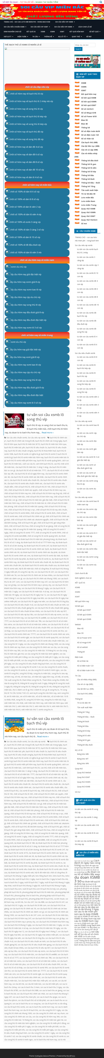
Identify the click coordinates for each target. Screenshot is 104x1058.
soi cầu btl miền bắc (33, 984)
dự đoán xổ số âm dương (87, 901)
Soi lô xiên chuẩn (89, 936)
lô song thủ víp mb (26, 572)
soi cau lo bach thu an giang (50, 990)
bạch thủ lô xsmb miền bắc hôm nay (29, 457)
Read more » (48, 432)
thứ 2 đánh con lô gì (21, 690)
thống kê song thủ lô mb (41, 686)
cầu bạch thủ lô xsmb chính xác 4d (49, 777)
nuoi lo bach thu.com (13, 889)
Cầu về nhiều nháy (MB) (87, 679)
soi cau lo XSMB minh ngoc (84, 923)
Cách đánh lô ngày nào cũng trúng (87, 863)
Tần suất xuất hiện (89, 190)
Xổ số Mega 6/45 (88, 113)
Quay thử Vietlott (89, 220)
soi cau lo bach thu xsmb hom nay (40, 1007)
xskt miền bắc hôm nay (33, 703)
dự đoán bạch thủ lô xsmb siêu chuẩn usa (39, 565)
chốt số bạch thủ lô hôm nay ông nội (47, 493)
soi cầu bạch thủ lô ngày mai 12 (33, 595)
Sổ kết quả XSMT (88, 105)
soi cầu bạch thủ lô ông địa (57, 601)
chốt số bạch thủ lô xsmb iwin (31, 820)
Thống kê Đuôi (87, 179)
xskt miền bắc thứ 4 (43, 706)
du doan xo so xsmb (82, 870)
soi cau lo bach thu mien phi (24, 997)
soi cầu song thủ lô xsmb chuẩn (54, 667)
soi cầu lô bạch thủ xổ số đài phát (32, 1000)
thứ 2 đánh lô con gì (38, 690)
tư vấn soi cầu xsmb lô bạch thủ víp (45, 720)
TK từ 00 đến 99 (88, 194)
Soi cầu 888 (39, 902)
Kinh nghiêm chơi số (12, 32)
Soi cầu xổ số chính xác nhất (86, 935)
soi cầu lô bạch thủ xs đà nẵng (54, 1003)
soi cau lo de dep (86, 907)
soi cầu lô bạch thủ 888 (28, 990)
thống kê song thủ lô (21, 686)
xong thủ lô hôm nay (35, 699)
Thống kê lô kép (88, 171)
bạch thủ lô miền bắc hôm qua (53, 444)
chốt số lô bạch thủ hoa (18, 526)
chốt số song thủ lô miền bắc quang (27, 529)
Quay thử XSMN (88, 212)
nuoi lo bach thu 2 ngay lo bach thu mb (52, 879)
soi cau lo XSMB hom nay (87, 920)
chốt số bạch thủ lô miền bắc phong (25, 810)
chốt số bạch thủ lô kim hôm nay (39, 496)
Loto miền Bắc (87, 197)
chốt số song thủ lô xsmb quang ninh (42, 536)
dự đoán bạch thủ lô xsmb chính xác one (25, 859)
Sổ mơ (88, 36)
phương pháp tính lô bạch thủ (41, 899)
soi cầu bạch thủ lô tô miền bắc (21, 954)
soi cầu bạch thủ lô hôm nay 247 (34, 582)
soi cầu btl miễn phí (50, 984)
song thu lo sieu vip (60, 673)
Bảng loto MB (83, 754)
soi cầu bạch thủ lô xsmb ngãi (16, 637)
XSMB (43, 32)
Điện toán (22, 36)
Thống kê (48, 36)
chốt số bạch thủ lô (22, 487)
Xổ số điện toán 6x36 (90, 131)
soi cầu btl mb (18, 984)
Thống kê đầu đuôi (89, 160)
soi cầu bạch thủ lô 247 (44, 572)
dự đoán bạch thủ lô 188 (24, 843)
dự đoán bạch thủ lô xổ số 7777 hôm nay (38, 542)
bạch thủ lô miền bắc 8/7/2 (29, 444)
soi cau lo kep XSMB (86, 914)
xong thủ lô (20, 699)
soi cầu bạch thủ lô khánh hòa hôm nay (52, 921)
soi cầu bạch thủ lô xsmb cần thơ (50, 631)
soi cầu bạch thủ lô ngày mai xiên (31, 601)
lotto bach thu (58, 876)
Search (78, 49)
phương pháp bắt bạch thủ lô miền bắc (38, 892)
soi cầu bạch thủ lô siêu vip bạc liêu (18, 614)
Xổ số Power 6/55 (89, 116)
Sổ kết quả (94, 32)
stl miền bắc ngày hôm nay (43, 677)
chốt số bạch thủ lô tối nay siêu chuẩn (51, 509)
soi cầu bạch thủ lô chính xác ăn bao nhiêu (35, 575)
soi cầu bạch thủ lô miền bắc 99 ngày (44, 928)
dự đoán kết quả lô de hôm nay (87, 882)
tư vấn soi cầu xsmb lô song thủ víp (45, 417)
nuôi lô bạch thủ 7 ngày (34, 882)
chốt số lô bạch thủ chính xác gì (32, 516)
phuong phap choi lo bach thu (27, 895)
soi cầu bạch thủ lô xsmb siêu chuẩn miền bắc (46, 641)
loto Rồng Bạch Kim (44, 876)
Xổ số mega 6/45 (84, 642)
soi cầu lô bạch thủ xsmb (14, 1007)
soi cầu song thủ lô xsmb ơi (15, 670)
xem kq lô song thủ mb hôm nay (43, 693)
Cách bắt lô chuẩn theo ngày (83, 861)
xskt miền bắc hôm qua (54, 703)
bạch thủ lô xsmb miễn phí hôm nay (21, 460)
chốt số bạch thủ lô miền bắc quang (28, 506)
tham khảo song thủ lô (31, 680)
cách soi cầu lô (29, 464)
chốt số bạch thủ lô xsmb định (43, 513)
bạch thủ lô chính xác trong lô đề (20, 441)
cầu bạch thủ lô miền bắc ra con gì (52, 771)
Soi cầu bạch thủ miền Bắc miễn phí (33, 980)
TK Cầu (35, 36)
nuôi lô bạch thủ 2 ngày (25, 879)
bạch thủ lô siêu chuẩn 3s (36, 447)
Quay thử (76, 36)
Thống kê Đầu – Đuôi (90, 182)
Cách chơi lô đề (85, 27)
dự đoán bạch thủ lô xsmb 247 (36, 545)
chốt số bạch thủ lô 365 (23, 794)
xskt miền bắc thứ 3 (26, 706)
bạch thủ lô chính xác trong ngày (48, 441)
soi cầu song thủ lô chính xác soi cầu (41, 647)
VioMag (37, 1056)
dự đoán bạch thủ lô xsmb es (39, 559)
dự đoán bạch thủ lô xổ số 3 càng (23, 846)
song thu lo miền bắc (42, 673)
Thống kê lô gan (88, 164)
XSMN (52, 32)
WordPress (70, 1056)
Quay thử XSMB (88, 208)
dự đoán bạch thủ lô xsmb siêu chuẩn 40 (34, 562)
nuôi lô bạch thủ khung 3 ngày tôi (26, 885)
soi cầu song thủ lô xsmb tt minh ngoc (44, 670)
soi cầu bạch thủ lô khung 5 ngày (35, 588)
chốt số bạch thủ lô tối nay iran (23, 813)
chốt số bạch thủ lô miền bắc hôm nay (31, 807)
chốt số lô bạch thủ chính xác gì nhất (22, 823)
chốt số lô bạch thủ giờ (27, 523)
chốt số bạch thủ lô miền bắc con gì (27, 803)
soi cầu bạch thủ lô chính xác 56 (23, 908)
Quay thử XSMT (88, 216)
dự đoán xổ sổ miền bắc (87, 901)
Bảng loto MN (83, 763)
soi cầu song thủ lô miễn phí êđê (45, 1026)
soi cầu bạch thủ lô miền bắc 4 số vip (34, 591)
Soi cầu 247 (29, 902)
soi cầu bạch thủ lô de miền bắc (55, 915)
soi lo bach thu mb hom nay (45, 1039)
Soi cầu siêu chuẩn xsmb (14, 27)
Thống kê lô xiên (88, 168)
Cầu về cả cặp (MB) (89, 150)
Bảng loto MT (83, 759)
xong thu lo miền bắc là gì (55, 699)
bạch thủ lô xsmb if (49, 454)
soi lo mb (62, 1039)
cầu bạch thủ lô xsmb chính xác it (48, 781)
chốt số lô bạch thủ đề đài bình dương (26, 826)
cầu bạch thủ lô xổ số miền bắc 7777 (31, 470)
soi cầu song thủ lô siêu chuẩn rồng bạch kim (30, 663)
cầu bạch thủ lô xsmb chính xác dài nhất (27, 477)
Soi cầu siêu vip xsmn (63, 27)
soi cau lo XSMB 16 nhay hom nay (86, 917)
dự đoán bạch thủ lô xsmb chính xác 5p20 (32, 549)
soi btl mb (19, 902)
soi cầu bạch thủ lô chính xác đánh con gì (27, 912)
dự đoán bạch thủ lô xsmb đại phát (22, 863)
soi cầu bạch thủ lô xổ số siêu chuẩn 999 (33, 627)
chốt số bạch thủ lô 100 (40, 487)
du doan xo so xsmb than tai (86, 871)
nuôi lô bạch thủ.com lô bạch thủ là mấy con (41, 889)
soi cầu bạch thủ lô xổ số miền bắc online (30, 624)
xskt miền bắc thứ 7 (29, 709)
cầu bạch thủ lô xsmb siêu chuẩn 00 (24, 480)
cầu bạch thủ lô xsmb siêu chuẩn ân (46, 784)
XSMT (62, 32)
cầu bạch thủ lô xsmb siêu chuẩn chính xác (24, 483)
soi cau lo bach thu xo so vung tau (27, 1003)
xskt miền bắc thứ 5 (60, 706)
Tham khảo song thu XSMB (53, 680)
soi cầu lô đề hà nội (84, 932)
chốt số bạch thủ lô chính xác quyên (23, 490)
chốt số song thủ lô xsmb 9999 (48, 532)
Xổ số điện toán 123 (90, 135)
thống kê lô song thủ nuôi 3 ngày (33, 683)
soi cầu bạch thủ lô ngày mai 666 (30, 598)
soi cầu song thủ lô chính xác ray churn (49, 1013)
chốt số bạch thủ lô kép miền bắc (34, 800)
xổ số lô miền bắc (43, 696)
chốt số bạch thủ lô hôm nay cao (52, 490)
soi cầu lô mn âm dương (87, 928)
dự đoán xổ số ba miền (83, 892)
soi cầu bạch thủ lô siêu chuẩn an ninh (49, 605)
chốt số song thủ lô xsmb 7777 (22, 532)
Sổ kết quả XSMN (88, 101)
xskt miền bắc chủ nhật (13, 703)
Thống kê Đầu (87, 175)
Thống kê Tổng (88, 186)
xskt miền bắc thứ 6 (12, 709)
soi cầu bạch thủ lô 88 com (35, 905)
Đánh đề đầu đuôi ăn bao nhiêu (86, 945)
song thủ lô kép (26, 673)
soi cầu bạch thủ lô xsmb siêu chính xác (24, 977)
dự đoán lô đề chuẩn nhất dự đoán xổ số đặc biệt (87, 885)
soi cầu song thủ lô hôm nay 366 (46, 1016)
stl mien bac (26, 677)
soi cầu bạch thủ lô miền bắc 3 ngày (47, 925)
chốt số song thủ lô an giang (41, 526)
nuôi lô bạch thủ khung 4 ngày (53, 885)
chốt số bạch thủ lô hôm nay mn (17, 493)
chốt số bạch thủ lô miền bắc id (33, 503)
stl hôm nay (9, 677)
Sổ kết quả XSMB (88, 98)
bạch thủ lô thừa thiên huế (45, 451)
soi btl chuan (59, 899)
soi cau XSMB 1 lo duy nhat (85, 927)
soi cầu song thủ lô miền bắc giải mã (48, 1020)
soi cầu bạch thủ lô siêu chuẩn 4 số (18, 605)
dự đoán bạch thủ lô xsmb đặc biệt (45, 555)
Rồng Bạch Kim (84, 905)
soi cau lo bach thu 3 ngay (51, 987)
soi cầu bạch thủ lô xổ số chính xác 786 (25, 621)
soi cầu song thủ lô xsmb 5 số (28, 667)
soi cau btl (53, 980)
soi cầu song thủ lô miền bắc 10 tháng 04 (38, 650)
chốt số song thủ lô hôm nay (21, 833)
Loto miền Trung (88, 205)
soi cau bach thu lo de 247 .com (28, 915)
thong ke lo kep (80, 938)
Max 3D (84, 120)
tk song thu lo (53, 690)
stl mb (17, 677)
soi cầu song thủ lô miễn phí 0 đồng (51, 1023)
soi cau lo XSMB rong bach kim (87, 924)
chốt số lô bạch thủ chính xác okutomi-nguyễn (30, 519)
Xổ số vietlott (87, 109)
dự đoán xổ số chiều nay (87, 893)
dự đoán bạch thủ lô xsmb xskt (21, 872)
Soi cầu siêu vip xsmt (39, 27)
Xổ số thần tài (87, 138)
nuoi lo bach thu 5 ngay (13, 882)
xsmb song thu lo (46, 709)
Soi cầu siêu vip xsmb (64, 22)
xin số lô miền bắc (27, 696)
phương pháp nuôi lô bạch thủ (52, 895)
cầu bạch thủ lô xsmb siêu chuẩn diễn (47, 787)
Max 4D (84, 124)
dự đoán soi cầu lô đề (91, 890)
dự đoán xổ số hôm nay (86, 899)
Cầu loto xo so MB (91, 867)
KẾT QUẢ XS (31, 32)
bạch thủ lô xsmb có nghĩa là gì (27, 454)
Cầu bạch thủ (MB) (89, 142)
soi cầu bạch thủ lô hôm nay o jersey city (34, 585)
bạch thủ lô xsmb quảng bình (49, 460)
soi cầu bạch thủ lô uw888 (35, 618)
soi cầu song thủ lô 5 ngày (50, 1010)
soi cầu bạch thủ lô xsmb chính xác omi (53, 634)
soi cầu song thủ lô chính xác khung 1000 (41, 644)
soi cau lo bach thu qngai (47, 997)
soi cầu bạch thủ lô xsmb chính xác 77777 (29, 971)
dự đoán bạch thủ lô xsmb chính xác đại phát (38, 552)
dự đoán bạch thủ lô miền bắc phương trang (36, 539)
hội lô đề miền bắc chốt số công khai (34, 568)
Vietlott (7, 36)
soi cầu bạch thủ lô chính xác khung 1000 (40, 578)
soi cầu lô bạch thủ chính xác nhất (31, 993)
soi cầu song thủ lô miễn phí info (34, 660)
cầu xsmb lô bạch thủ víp (30, 790)
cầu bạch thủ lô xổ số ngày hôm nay (29, 473)
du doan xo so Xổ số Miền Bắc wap (87, 873)
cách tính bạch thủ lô (44, 464)
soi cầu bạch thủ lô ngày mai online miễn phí (40, 935)
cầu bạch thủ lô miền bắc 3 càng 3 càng (31, 467)
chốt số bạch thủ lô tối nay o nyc (21, 509)
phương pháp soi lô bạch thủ (16, 899)
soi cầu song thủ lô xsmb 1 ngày (41, 1033)
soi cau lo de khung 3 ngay (86, 908)
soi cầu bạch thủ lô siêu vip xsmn (47, 614)
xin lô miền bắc (13, 696)
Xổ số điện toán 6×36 (85, 670)
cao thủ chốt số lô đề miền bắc (53, 768)
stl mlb (57, 677)
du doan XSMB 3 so (87, 879)
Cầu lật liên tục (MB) (90, 146)
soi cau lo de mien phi (86, 911)
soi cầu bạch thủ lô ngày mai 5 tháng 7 (41, 931)
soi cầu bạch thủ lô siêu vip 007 (53, 611)
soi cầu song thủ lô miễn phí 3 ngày (43, 657)
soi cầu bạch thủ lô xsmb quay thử (44, 637)
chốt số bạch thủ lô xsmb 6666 (17, 513)
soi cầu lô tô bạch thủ (29, 1010)
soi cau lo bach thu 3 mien (28, 987)
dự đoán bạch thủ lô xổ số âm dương (23, 849)
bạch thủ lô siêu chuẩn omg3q (20, 451)
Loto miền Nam (88, 201)
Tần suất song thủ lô (12, 680)
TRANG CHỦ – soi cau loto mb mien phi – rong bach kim (27, 22)
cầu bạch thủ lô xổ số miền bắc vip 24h (51, 774)
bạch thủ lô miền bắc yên (14, 447)
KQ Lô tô (62, 36)
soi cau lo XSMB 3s (82, 916)
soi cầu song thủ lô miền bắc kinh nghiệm (42, 654)
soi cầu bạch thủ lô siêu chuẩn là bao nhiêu (22, 611)
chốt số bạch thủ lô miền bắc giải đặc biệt (35, 500)
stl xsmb (65, 677)
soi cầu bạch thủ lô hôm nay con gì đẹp (48, 918)
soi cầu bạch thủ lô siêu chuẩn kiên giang (51, 608)
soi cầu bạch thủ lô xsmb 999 (23, 631)
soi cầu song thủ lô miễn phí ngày (40, 1030)
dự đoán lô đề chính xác (83, 888)
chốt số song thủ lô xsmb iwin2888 (30, 840)
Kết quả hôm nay (77, 32)
